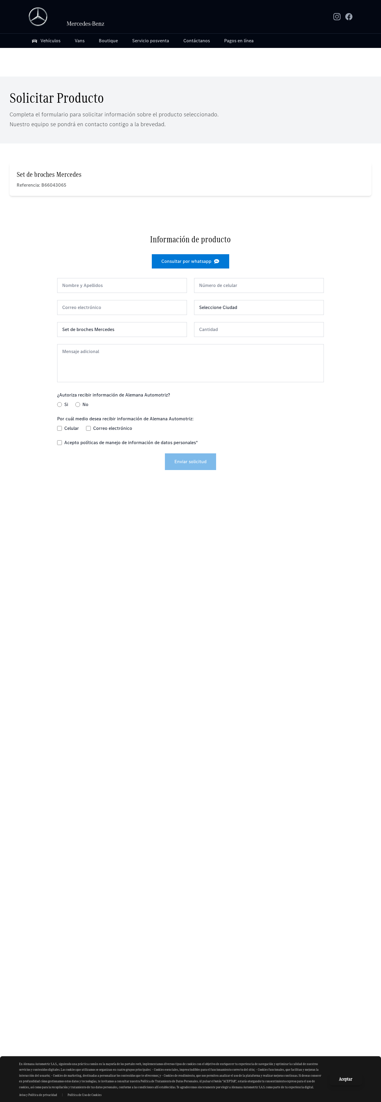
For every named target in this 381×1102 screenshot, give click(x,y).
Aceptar (345, 1079)
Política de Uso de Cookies (85, 1094)
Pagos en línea (239, 41)
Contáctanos (196, 41)
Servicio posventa (150, 41)
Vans (80, 41)
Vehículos (50, 41)
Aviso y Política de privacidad (38, 1094)
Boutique (108, 41)
